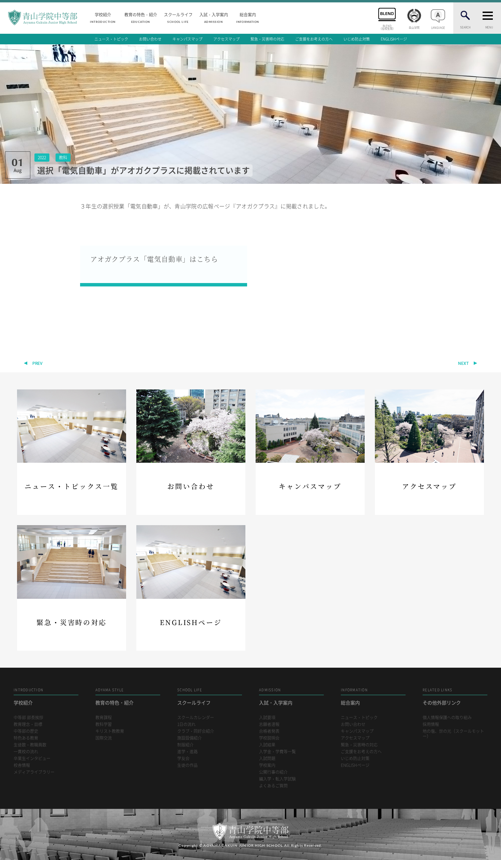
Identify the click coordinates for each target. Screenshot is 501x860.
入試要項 (267, 717)
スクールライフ (178, 17)
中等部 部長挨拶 (28, 717)
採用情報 (431, 724)
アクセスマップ (226, 39)
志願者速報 (269, 724)
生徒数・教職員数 (30, 744)
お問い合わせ (150, 39)
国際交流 (103, 738)
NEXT (463, 363)
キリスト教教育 (109, 731)
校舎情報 (22, 765)
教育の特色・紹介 (140, 17)
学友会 (183, 758)
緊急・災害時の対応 (267, 39)
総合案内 (247, 17)
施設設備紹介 (189, 738)
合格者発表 (269, 731)
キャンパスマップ (187, 39)
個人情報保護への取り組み (447, 717)
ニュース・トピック (111, 39)
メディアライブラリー (34, 772)
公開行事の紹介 (273, 772)
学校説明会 (269, 738)
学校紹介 (103, 17)
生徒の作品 (187, 765)
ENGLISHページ (394, 39)
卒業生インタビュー (32, 758)
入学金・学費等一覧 (277, 751)
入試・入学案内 (213, 17)
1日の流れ (186, 724)
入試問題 (267, 758)
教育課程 (103, 717)
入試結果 (267, 744)
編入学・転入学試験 (277, 779)
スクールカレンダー (195, 717)
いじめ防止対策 (357, 39)
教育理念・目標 (28, 724)
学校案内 (267, 765)
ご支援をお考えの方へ (314, 39)
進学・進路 (187, 751)
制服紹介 (185, 744)
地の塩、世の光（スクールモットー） (453, 734)
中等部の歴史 (26, 731)
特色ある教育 (26, 738)
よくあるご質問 (273, 785)
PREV (37, 363)
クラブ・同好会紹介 (195, 731)
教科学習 (103, 724)
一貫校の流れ (26, 751)
